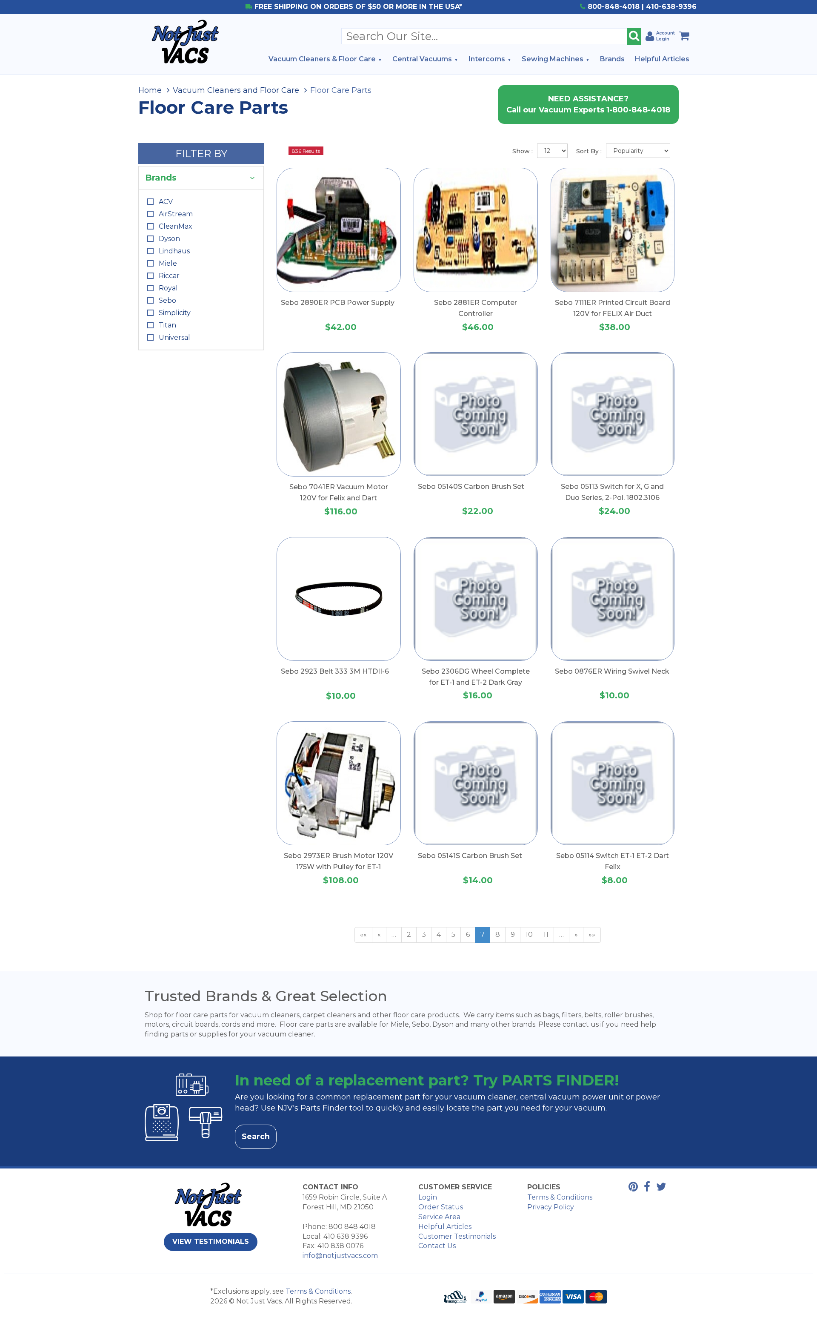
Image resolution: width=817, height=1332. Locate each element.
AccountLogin (665, 36)
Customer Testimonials (457, 1236)
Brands (612, 59)
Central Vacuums (422, 59)
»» (591, 934)
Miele (168, 263)
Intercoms (486, 59)
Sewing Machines (552, 59)
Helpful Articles (662, 59)
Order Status (440, 1207)
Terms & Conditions (559, 1197)
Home (150, 90)
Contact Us (437, 1246)
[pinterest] (631, 1188)
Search (256, 1136)
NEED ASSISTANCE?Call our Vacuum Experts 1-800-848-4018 (588, 104)
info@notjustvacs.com (340, 1256)
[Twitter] (659, 1188)
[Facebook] (645, 1188)
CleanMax (175, 226)
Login (427, 1197)
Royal (168, 288)
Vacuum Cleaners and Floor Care (236, 90)
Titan (167, 325)
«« (363, 934)
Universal (174, 337)
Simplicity (175, 313)
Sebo (167, 300)
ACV (166, 202)
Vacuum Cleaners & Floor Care (322, 59)
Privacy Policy (550, 1207)
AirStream (176, 214)
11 (545, 934)
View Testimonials (210, 1241)
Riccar (169, 276)
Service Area (439, 1217)
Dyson (169, 239)
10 (529, 934)
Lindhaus (174, 251)
